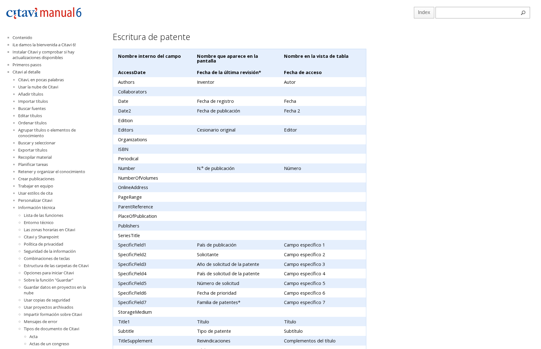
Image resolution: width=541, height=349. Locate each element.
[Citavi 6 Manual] (43, 17)
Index (424, 12)
